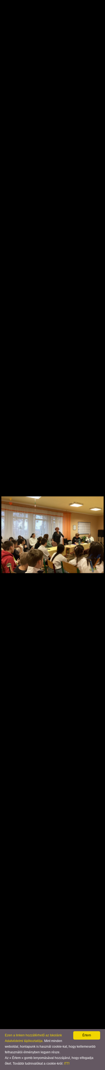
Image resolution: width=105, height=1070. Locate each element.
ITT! (66, 1063)
